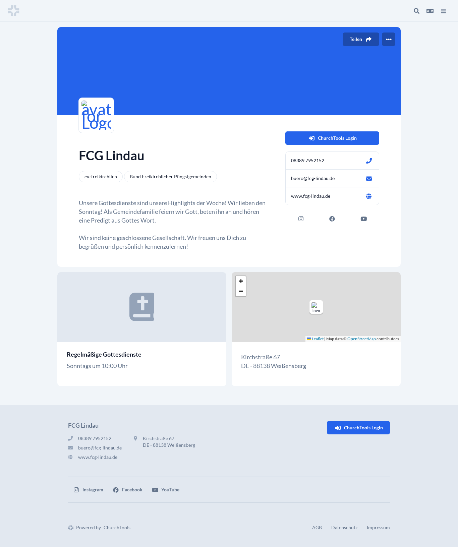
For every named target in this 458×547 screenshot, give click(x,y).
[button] (316, 307)
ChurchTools (117, 527)
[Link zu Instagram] (301, 218)
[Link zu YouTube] (363, 218)
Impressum (378, 527)
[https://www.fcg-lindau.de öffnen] (369, 196)
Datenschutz (344, 527)
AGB (317, 527)
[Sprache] (430, 10)
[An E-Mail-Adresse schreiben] (369, 178)
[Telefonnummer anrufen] (369, 160)
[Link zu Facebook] (332, 218)
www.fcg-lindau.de (310, 196)
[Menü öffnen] (443, 10)
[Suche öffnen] (416, 10)
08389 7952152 (307, 160)
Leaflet (317, 338)
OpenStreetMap (361, 338)
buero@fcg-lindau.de (313, 178)
